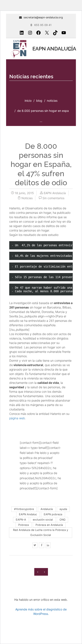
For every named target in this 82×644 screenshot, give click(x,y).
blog (39, 100)
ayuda (63, 509)
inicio (28, 100)
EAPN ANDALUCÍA (47, 49)
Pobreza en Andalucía (49, 524)
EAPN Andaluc (28, 514)
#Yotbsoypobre (24, 509)
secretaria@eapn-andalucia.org (43, 17)
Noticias (52, 100)
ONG (62, 519)
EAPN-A (21, 519)
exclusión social (43, 519)
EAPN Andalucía (55, 193)
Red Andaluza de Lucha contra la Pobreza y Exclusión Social (40, 532)
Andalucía (47, 509)
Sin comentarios (53, 198)
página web (17, 418)
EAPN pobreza (53, 514)
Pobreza (23, 524)
